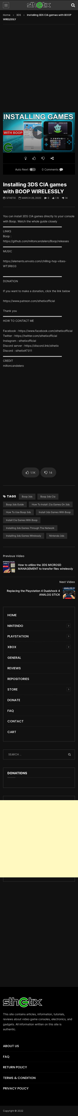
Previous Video (13, 556)
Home (6, 15)
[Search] (73, 5)
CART (11, 732)
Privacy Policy (16, 1088)
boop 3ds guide (15, 504)
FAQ (10, 710)
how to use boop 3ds (18, 512)
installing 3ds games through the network (30, 528)
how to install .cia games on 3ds (51, 504)
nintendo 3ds (56, 535)
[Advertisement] (39, 71)
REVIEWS (14, 668)
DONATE (13, 700)
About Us (11, 1046)
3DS (18, 15)
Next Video (67, 582)
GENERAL (14, 657)
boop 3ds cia (47, 496)
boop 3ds (27, 496)
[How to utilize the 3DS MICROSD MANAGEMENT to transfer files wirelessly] (9, 567)
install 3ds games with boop (55, 512)
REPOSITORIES (18, 679)
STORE (12, 689)
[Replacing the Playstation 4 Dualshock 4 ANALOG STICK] (69, 593)
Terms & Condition (19, 1078)
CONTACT (15, 721)
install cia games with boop (21, 520)
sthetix (11, 198)
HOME (12, 615)
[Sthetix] (39, 5)
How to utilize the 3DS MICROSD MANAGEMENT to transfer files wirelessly (45, 566)
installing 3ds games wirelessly (23, 535)
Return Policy (15, 1067)
